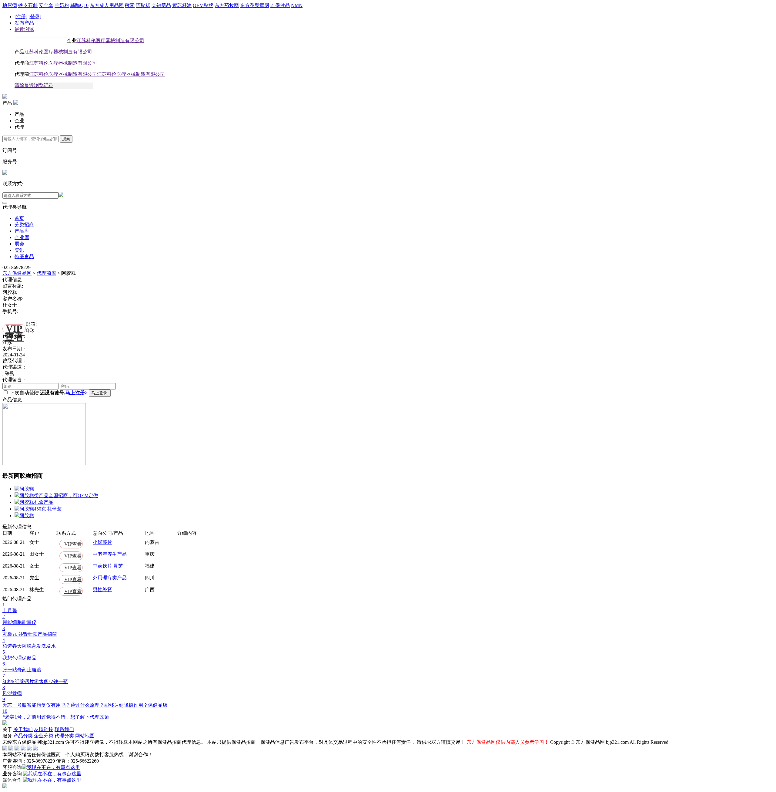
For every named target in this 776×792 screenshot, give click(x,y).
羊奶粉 (62, 5)
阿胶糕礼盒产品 (36, 502)
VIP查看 (14, 328)
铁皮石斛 (28, 5)
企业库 (22, 237)
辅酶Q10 (79, 5)
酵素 (130, 5)
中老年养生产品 (110, 554)
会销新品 (161, 5)
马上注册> (76, 392)
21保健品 (280, 5)
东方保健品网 (17, 273)
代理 (19, 127)
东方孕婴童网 (254, 5)
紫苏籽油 (182, 5)
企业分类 (43, 735)
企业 (19, 120)
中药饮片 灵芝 (108, 565)
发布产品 (24, 22)
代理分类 (64, 735)
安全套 (46, 5)
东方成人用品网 (107, 5)
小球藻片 (102, 542)
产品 (19, 114)
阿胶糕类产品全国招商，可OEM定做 (58, 495)
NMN (297, 5)
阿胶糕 (143, 5)
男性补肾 (102, 589)
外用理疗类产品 (110, 577)
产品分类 (23, 735)
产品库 (22, 231)
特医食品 (24, 256)
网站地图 (85, 735)
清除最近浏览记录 (34, 85)
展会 (19, 243)
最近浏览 (24, 29)
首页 (19, 218)
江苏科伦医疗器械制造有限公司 (110, 40)
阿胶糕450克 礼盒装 (40, 508)
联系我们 (64, 729)
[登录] (34, 16)
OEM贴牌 (203, 5)
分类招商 (24, 224)
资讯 (19, 250)
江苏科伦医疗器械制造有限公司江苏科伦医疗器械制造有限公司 (97, 74)
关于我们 (23, 729)
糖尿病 (9, 5)
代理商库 (46, 273)
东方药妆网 (227, 5)
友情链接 (43, 729)
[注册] (21, 16)
